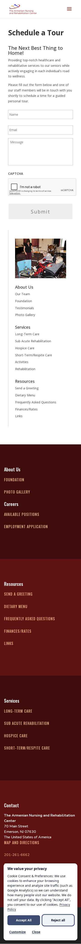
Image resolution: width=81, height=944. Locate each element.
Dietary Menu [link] (25, 395)
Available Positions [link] (21, 514)
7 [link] (50, 274)
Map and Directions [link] (21, 842)
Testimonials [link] (24, 308)
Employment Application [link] (26, 526)
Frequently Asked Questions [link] (35, 402)
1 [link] (27, 274)
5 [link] (42, 274)
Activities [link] (21, 362)
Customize (17, 932)
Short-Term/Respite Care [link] (33, 355)
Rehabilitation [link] (25, 369)
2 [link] (31, 274)
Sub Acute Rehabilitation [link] (33, 341)
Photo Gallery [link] (25, 315)
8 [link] (54, 274)
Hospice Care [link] (24, 348)
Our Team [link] (22, 294)
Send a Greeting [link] (27, 388)
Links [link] (18, 416)
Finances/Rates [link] (26, 409)
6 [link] (46, 274)
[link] (23, 9)
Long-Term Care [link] (27, 334)
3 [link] (35, 274)
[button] (69, 11)
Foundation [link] (23, 301)
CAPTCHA (15, 174)
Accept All (24, 920)
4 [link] (39, 274)
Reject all (58, 920)
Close (36, 932)
